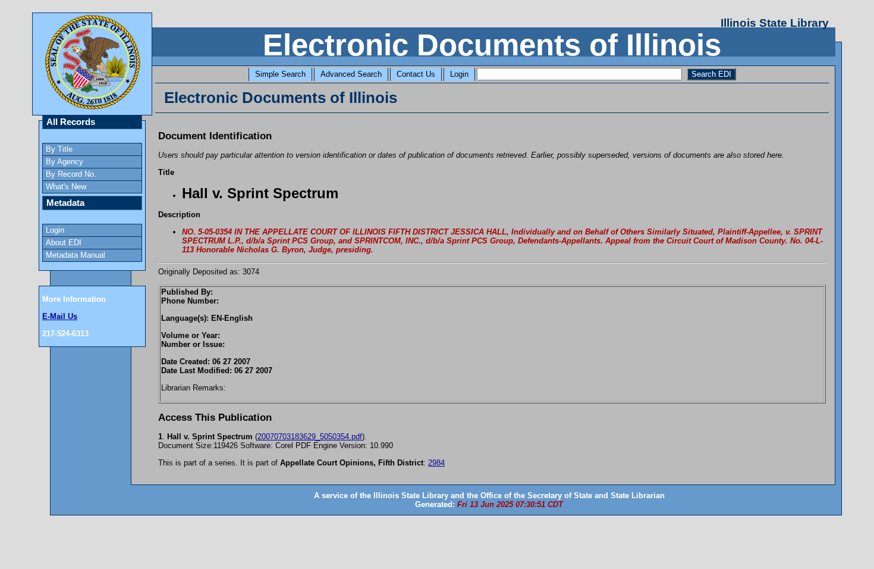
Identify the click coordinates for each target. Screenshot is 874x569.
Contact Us (416, 74)
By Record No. (71, 174)
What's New (66, 186)
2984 (436, 462)
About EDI (63, 242)
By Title (59, 149)
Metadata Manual (75, 255)
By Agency (64, 161)
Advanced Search (351, 74)
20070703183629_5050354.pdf (309, 436)
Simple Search (280, 74)
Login (459, 74)
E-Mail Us (59, 316)
